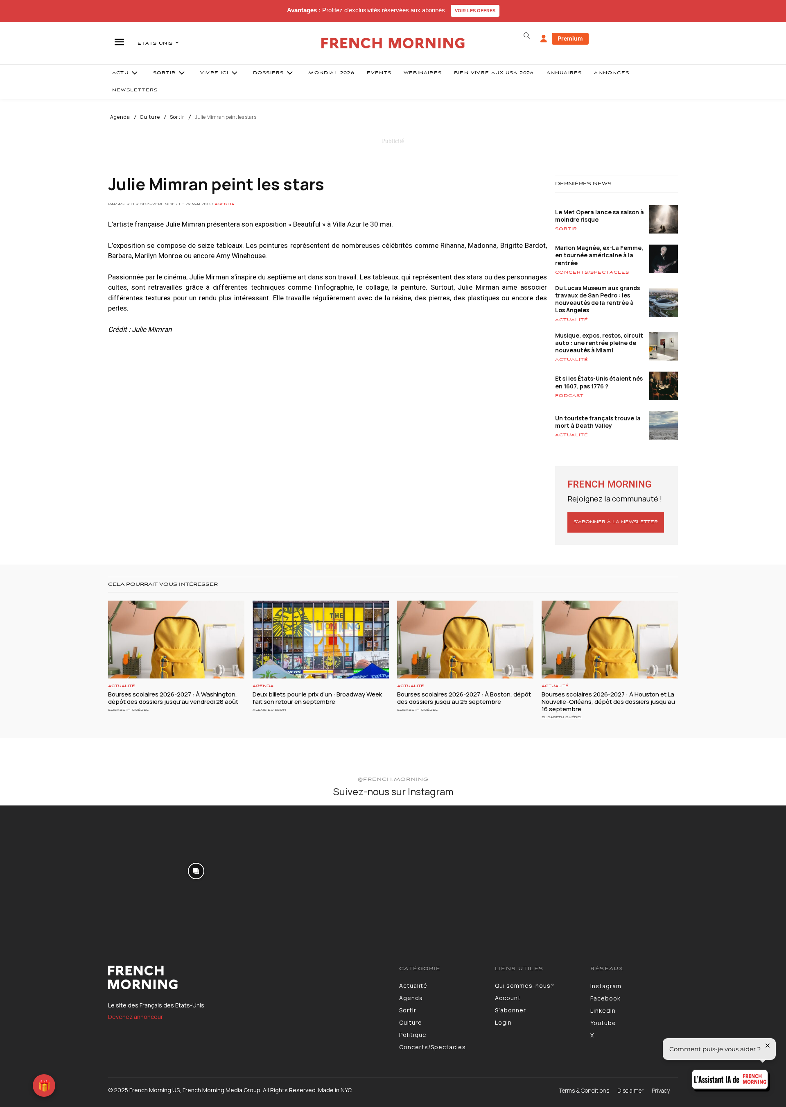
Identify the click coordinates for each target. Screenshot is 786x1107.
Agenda (120, 117)
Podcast (569, 395)
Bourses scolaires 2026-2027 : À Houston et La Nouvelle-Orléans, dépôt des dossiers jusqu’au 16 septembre (608, 701)
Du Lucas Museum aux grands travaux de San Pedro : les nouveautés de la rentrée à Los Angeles (597, 299)
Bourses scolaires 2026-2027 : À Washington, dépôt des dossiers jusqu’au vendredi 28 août (173, 698)
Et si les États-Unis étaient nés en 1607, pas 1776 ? (599, 382)
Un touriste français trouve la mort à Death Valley (598, 421)
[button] (526, 36)
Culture (150, 117)
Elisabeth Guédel (128, 710)
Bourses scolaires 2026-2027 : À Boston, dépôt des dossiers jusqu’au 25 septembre (464, 698)
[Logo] (247, 977)
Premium (570, 38)
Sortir (177, 117)
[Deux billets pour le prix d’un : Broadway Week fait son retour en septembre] (321, 639)
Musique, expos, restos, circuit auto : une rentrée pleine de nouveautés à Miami (599, 342)
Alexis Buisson (269, 710)
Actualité (571, 320)
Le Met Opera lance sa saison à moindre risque (599, 215)
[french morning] (393, 43)
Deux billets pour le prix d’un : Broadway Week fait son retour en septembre (317, 698)
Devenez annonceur (135, 1017)
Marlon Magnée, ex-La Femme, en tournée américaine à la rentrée (599, 255)
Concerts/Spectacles (592, 272)
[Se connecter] (543, 39)
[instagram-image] (65, 870)
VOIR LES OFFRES (475, 10)
